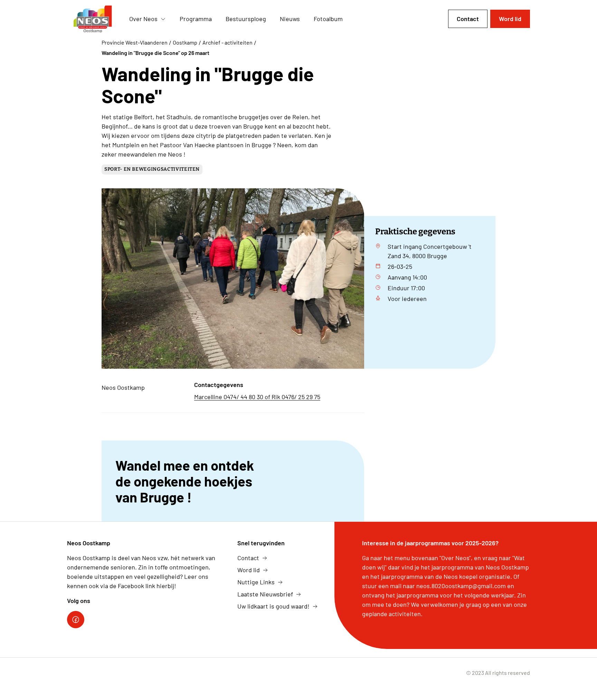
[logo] (92, 19)
